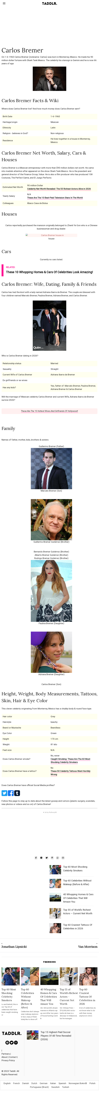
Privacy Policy (8, 1060)
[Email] (63, 858)
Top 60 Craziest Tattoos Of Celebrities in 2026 (87, 996)
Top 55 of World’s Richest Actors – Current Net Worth (69, 996)
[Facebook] (36, 858)
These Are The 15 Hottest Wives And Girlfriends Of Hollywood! (49, 411)
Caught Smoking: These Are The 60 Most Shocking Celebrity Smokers (70, 761)
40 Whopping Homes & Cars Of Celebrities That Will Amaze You (78, 898)
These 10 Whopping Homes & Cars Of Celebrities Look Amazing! (49, 272)
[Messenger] (41, 858)
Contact (13, 1057)
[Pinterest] (52, 858)
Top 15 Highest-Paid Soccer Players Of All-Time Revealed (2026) (56, 1036)
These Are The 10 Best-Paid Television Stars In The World (55, 197)
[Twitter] (47, 858)
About (4, 1057)
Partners (6, 1054)
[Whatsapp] (58, 858)
